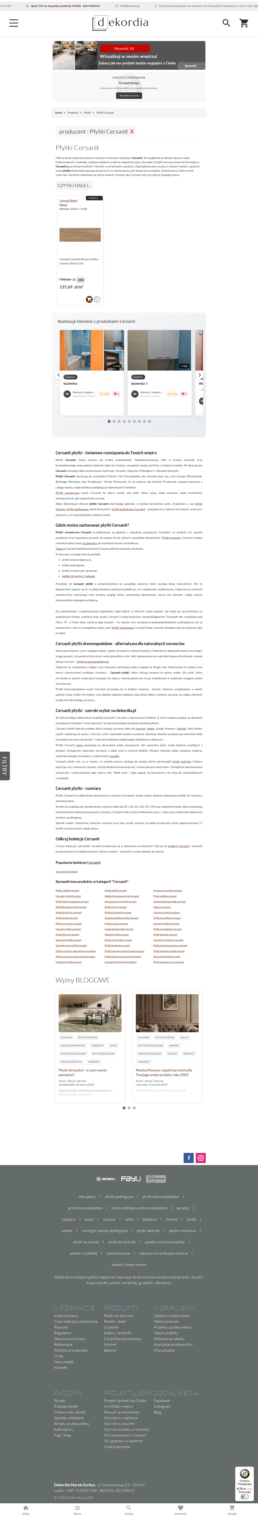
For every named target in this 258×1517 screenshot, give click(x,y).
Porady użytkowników (71, 1423)
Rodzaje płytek (66, 1406)
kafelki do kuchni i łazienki (78, 576)
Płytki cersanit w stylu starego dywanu (75, 956)
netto (129, 1219)
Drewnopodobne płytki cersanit (121, 917)
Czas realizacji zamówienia (76, 1321)
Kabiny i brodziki (117, 1332)
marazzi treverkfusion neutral (163, 1253)
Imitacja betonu (71, 1061)
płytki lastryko (182, 761)
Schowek (180, 1514)
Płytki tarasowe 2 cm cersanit (168, 961)
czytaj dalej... (74, 185)
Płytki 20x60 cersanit (67, 917)
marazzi (109, 1219)
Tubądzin (97, 1045)
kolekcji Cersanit (178, 846)
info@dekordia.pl (111, 6)
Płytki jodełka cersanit (165, 896)
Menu (77, 1514)
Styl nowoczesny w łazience (126, 1429)
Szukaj (129, 1514)
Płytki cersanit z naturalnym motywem (76, 951)
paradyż (183, 1207)
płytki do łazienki (122, 1241)
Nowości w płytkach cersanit (168, 939)
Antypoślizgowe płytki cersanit (169, 901)
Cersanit (94, 862)
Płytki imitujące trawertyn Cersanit (123, 956)
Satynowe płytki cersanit (68, 939)
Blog (157, 1412)
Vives (113, 1045)
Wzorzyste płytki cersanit (166, 956)
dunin (89, 1219)
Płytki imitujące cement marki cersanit (124, 951)
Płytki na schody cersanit (69, 923)
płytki (191, 1219)
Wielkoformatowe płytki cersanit (122, 896)
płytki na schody (86, 1241)
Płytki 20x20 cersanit (116, 890)
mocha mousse (118, 1253)
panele (67, 1230)
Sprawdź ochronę (129, 95)
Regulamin (62, 1332)
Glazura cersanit (162, 907)
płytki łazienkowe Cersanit (128, 509)
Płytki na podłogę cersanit (167, 917)
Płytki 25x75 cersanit (116, 907)
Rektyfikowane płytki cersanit (71, 907)
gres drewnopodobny (85, 1207)
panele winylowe (182, 1230)
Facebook (162, 1400)
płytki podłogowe (77, 509)
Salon (184, 1037)
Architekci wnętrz (118, 1406)
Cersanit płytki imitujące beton (121, 961)
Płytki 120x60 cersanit (67, 890)
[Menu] (14, 23)
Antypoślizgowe (103, 1053)
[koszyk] (89, 299)
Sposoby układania (69, 1417)
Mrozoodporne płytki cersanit (120, 901)
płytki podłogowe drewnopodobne (139, 1207)
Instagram (162, 1406)
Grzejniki (111, 1327)
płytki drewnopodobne (161, 1196)
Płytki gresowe (171, 537)
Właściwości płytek (70, 1412)
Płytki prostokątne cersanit (167, 929)
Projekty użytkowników (172, 1327)
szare (79, 745)
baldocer (150, 1219)
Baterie (110, 1350)
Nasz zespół (64, 1361)
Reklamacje (63, 1344)
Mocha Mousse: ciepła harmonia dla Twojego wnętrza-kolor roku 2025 (164, 1072)
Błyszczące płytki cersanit (118, 939)
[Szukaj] (226, 23)
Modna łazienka (117, 1446)
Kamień (174, 1045)
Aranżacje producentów (173, 1344)
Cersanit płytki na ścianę (68, 929)
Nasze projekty (166, 1332)
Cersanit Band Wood (67, 871)
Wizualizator (164, 1350)
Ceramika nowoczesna (122, 1338)
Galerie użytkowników (172, 1315)
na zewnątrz (89, 543)
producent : (93, 131)
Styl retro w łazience (121, 1417)
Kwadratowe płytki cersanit (119, 929)
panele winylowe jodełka (165, 1241)
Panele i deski (115, 1321)
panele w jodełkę (83, 1253)
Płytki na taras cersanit (116, 923)
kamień (181, 728)
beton (150, 728)
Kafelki (172, 1053)
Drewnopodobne (149, 1053)
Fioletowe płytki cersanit (68, 961)
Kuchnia (66, 1037)
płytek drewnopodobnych (92, 661)
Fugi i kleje (62, 1435)
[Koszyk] (244, 23)
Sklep (25, 1514)
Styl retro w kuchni (119, 1423)
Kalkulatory (63, 1429)
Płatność (61, 1327)
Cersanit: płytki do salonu (166, 912)
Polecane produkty (169, 1338)
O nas (58, 1355)
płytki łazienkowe (123, 627)
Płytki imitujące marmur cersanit (170, 945)
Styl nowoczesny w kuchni (125, 1435)
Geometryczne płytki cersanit (71, 945)
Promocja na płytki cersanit (167, 890)
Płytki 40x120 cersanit (67, 934)
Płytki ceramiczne (67, 492)
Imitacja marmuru (73, 1045)
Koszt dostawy (66, 1315)
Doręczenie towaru (70, 1338)
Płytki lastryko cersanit (165, 934)
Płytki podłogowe (73, 1053)
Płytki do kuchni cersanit (68, 912)
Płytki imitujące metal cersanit (169, 951)
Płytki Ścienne (87, 1037)
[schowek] (97, 299)
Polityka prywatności (71, 1350)
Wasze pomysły (166, 1321)
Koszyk (232, 1514)
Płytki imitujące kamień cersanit (72, 901)
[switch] (245, 1496)
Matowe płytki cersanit (117, 934)
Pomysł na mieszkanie (121, 1412)
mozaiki (114, 756)
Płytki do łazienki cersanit (118, 912)
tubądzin (69, 1219)
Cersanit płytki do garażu (166, 923)
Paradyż (188, 1053)
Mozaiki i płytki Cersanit (68, 896)
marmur (141, 728)
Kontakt (60, 1367)
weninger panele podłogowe (105, 1230)
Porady (60, 1400)
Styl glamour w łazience (123, 1440)
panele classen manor (129, 1264)
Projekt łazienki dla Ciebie (125, 1400)
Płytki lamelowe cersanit (117, 945)
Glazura (60, 548)
